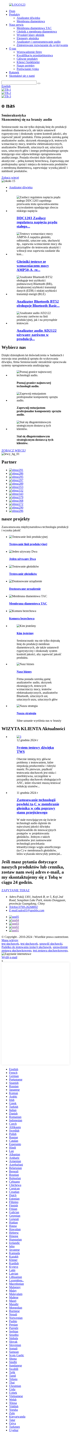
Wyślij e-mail (9, 957)
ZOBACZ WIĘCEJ (14, 450)
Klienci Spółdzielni (28, 62)
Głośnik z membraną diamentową (37, 31)
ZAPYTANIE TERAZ (16, 890)
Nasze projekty (26, 65)
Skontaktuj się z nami (22, 75)
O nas (12, 48)
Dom (12, 11)
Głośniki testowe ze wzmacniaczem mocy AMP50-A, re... (33, 266)
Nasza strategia (26, 713)
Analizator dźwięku (28, 17)
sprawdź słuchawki (50, 943)
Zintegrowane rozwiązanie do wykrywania (42, 45)
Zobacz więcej (10, 177)
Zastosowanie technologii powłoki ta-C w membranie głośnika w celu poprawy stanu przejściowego (38, 806)
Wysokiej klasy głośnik (30, 35)
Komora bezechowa (21, 618)
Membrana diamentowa (31, 21)
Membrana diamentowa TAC (34, 28)
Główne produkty (27, 58)
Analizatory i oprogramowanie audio (39, 41)
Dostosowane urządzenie (25, 588)
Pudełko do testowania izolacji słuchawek (26, 947)
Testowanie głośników (23, 573)
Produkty (14, 14)
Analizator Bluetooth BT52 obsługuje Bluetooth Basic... (38, 303)
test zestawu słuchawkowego (50, 950)
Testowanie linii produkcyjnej (28, 544)
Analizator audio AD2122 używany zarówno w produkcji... (37, 335)
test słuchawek (10, 943)
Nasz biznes (24, 671)
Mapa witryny (10, 940)
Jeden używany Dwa (22, 558)
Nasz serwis (16, 24)
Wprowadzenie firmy (29, 52)
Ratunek (14, 72)
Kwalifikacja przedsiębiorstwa (35, 55)
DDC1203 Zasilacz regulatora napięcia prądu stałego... (37, 222)
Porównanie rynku (28, 69)
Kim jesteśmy (25, 633)
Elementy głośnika (28, 38)
